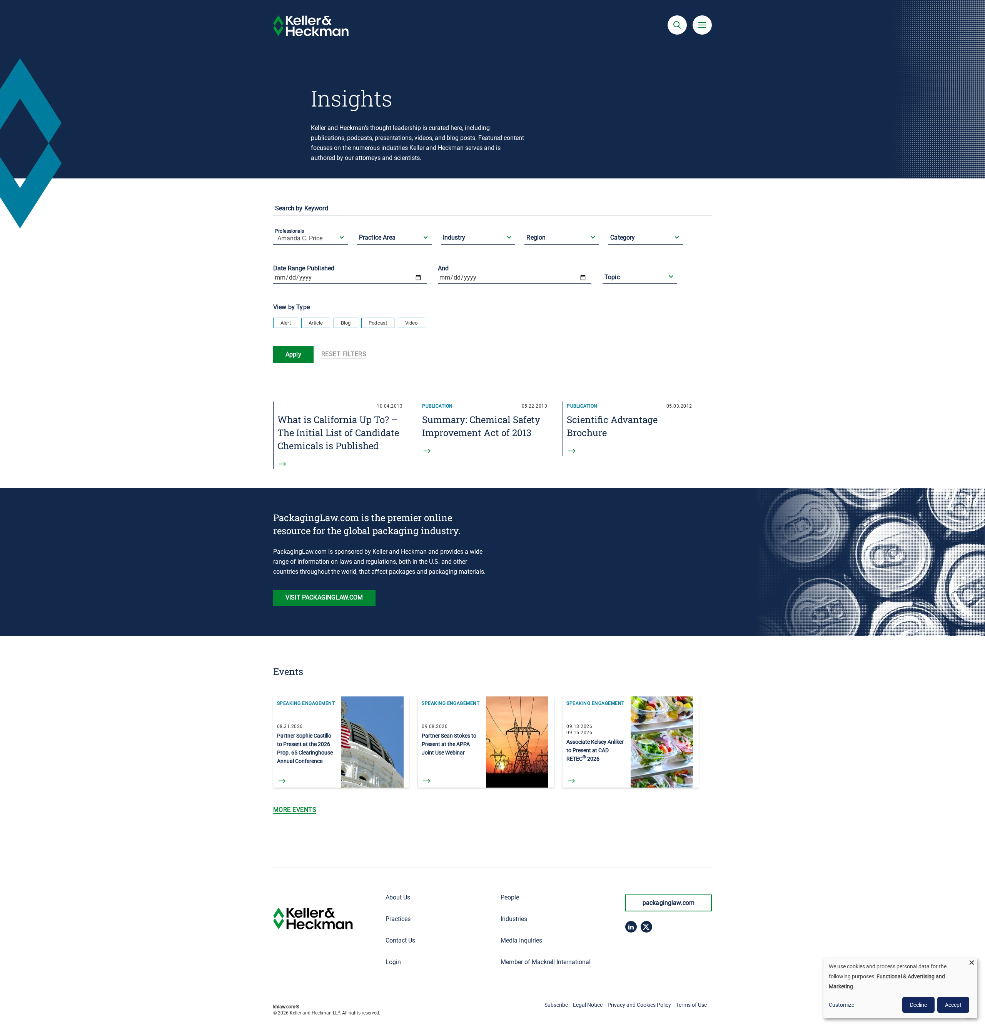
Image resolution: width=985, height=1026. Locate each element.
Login (393, 962)
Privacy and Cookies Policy (639, 1005)
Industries (514, 919)
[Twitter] (646, 927)
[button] (677, 25)
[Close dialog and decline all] (971, 962)
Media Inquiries (521, 940)
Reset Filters (343, 354)
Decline (918, 1005)
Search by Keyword (301, 208)
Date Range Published (303, 268)
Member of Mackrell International (546, 962)
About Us (398, 897)
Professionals (289, 231)
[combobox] (311, 244)
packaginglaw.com (669, 902)
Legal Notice (588, 1005)
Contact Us (400, 940)
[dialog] (900, 988)
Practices (398, 919)
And (443, 268)
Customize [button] (841, 1005)
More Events (294, 809)
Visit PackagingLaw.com (324, 597)
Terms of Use (691, 1005)
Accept (953, 1005)
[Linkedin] (631, 927)
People (510, 897)
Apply (293, 354)
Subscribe (556, 1005)
